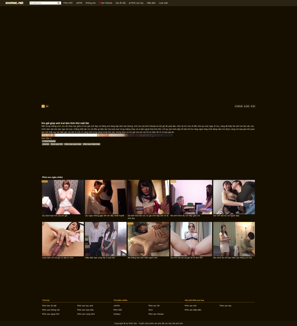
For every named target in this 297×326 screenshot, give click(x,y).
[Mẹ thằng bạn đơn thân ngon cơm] (148, 239)
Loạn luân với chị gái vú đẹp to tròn (57, 257)
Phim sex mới (190, 305)
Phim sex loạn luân (73, 144)
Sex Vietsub (106, 3)
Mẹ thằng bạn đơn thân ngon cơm (143, 257)
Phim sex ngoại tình (50, 314)
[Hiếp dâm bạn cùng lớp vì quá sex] (105, 239)
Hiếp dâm (151, 3)
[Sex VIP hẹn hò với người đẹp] (234, 197)
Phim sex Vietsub (156, 314)
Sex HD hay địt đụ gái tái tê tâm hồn (186, 257)
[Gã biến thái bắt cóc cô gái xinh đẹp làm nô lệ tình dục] (148, 197)
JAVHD (79, 3)
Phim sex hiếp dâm (193, 310)
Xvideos (116, 314)
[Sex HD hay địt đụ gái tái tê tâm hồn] (191, 239)
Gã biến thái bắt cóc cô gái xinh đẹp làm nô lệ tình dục (148, 216)
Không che (91, 3)
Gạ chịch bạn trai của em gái (54, 215)
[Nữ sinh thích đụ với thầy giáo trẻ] (191, 197)
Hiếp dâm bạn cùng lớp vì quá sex (100, 257)
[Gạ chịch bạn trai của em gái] (63, 197)
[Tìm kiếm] (59, 3)
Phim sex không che (51, 310)
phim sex (61, 126)
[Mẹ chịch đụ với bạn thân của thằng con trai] (234, 239)
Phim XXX (68, 3)
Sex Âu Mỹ (121, 3)
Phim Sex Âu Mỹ (49, 305)
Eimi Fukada (50, 141)
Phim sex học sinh (85, 305)
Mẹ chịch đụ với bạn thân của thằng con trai (232, 257)
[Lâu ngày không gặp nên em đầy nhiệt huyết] (105, 197)
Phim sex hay (137, 3)
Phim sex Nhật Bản (91, 144)
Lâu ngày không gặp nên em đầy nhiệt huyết (104, 215)
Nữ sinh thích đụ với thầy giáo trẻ (185, 215)
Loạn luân (163, 3)
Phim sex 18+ (57, 144)
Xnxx (150, 310)
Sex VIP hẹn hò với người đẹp (226, 215)
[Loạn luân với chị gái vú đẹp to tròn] (63, 239)
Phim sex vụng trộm (86, 314)
